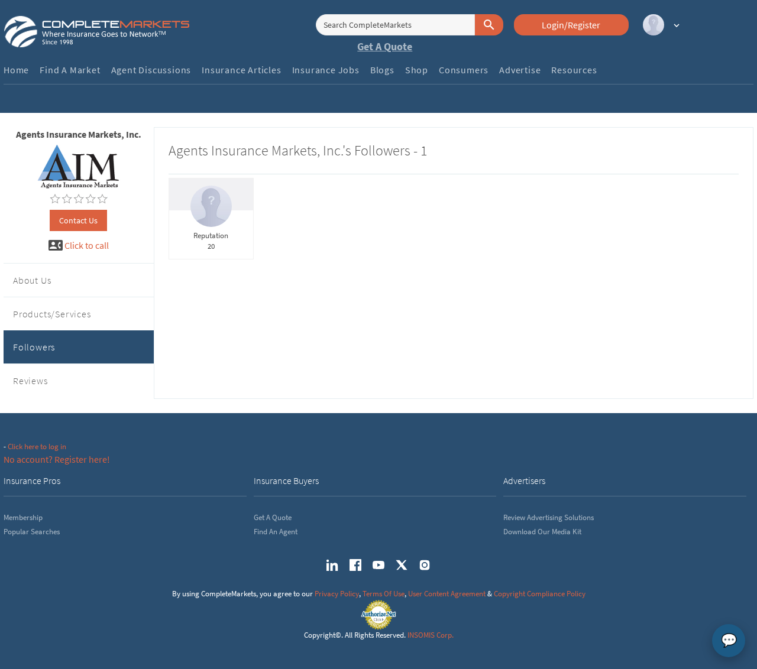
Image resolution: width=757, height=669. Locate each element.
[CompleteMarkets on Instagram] (425, 565)
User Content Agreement (447, 594)
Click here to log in (37, 446)
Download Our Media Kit (542, 532)
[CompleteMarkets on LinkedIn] (332, 565)
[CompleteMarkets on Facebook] (355, 565)
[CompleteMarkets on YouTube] (378, 565)
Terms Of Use (384, 594)
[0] (55, 199)
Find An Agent (275, 532)
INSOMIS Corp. (430, 635)
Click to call (86, 245)
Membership (23, 517)
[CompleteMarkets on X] (401, 565)
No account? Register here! (57, 459)
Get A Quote (384, 46)
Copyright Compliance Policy (539, 594)
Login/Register (571, 25)
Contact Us (78, 220)
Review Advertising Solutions (548, 517)
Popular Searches (32, 532)
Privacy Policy (337, 594)
